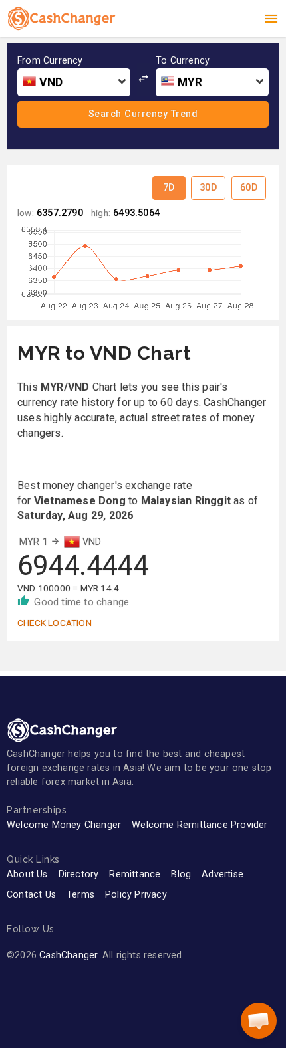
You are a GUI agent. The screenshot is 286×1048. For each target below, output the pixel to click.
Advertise (222, 874)
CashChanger (68, 955)
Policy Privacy (136, 894)
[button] (259, 1021)
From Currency (50, 61)
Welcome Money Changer (64, 825)
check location (54, 622)
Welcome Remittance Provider (199, 825)
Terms (80, 894)
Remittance (134, 874)
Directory (79, 874)
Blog (181, 874)
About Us (27, 874)
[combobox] (73, 82)
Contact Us (31, 894)
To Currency (183, 61)
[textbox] (73, 82)
